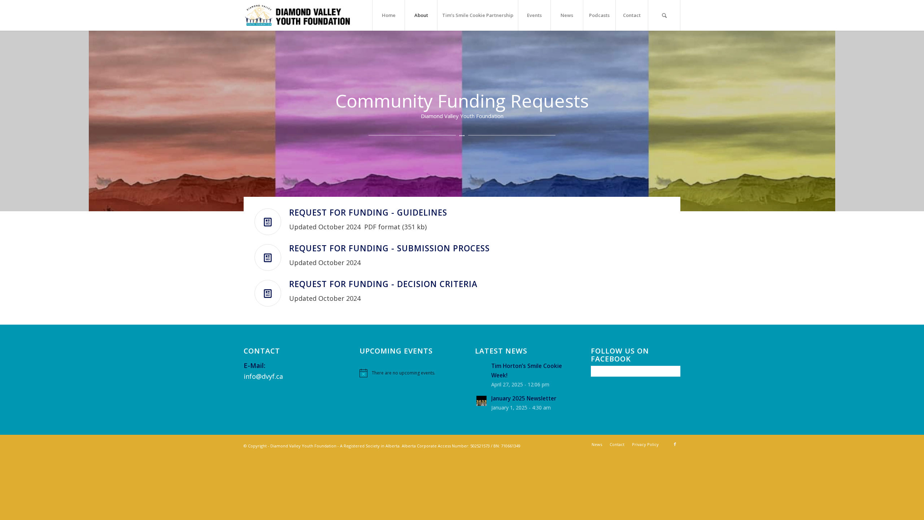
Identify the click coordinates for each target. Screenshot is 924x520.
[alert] (404, 373)
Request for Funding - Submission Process (389, 248)
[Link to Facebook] (675, 444)
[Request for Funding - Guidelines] (267, 221)
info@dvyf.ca (263, 376)
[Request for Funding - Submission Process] (267, 257)
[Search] (664, 15)
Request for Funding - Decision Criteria (383, 284)
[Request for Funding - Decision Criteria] (267, 293)
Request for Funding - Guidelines (368, 212)
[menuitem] (388, 15)
